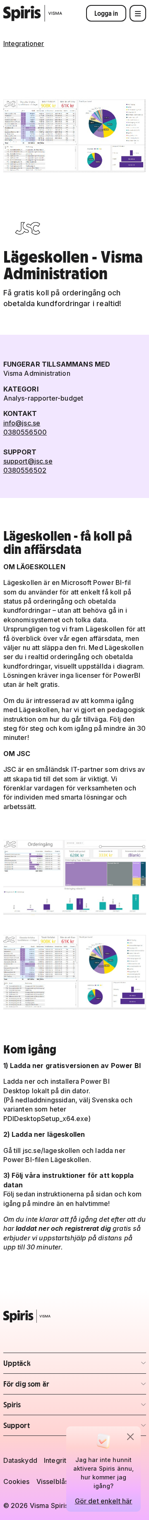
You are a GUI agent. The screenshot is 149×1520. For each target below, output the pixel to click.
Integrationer (23, 43)
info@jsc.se (22, 423)
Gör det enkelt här (103, 1501)
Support (52, 1428)
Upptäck (52, 1365)
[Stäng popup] (130, 1436)
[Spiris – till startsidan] (74, 1316)
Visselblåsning (59, 1481)
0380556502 (25, 470)
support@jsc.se (28, 461)
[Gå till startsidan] (32, 13)
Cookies (16, 1481)
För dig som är (52, 1386)
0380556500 (25, 432)
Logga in (106, 13)
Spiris (52, 1407)
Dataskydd (20, 1460)
